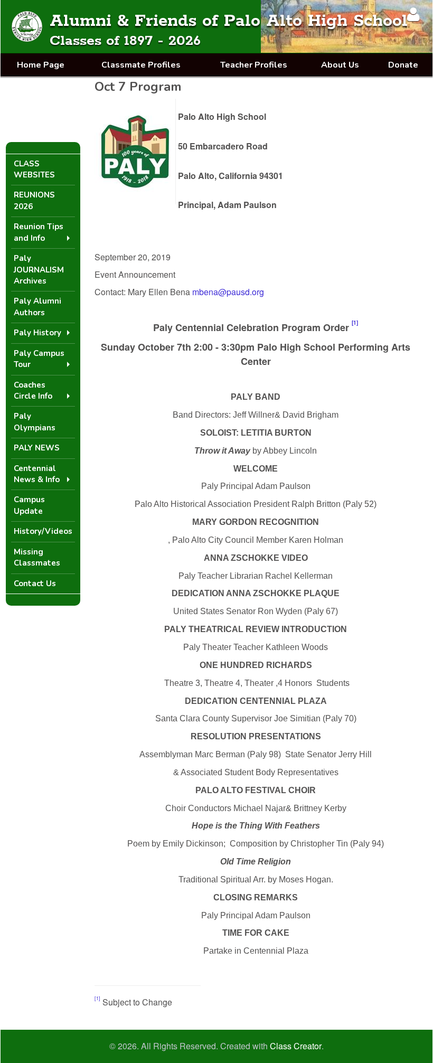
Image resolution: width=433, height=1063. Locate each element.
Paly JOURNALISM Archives (39, 269)
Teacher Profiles (253, 65)
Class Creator (296, 1046)
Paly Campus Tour (39, 359)
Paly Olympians (34, 421)
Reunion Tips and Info (38, 232)
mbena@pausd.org (228, 292)
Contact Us (35, 583)
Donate (403, 65)
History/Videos (43, 531)
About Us (340, 65)
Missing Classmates (37, 557)
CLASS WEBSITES (34, 169)
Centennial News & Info (37, 474)
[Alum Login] (413, 14)
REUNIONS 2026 (34, 200)
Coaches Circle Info (33, 390)
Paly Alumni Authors (37, 306)
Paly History (37, 332)
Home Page (40, 65)
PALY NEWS (37, 448)
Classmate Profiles (141, 65)
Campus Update (29, 505)
